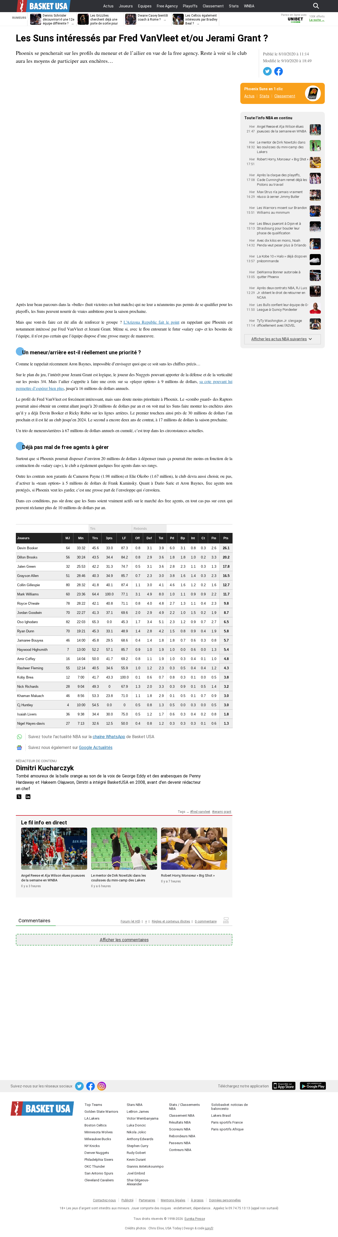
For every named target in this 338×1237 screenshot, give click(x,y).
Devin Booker (27, 548)
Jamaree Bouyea (30, 640)
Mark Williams (28, 594)
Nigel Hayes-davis (31, 723)
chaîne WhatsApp (109, 736)
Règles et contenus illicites (171, 921)
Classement (284, 96)
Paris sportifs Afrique (227, 1129)
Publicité (127, 1200)
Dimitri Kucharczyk (45, 768)
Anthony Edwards (140, 1139)
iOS (284, 1086)
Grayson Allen (28, 576)
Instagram (102, 1086)
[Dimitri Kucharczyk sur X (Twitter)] (19, 798)
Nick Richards (28, 687)
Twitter (268, 71)
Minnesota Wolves (98, 1132)
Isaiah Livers (27, 714)
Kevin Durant (136, 1160)
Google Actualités (95, 747)
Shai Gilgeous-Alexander (138, 1182)
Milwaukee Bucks (97, 1139)
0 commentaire (206, 921)
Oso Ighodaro (27, 622)
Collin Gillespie (28, 585)
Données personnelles (225, 1200)
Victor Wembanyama (142, 1118)
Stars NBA (134, 1105)
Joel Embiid (136, 1173)
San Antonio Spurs (98, 1173)
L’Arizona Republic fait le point (151, 322)
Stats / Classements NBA (184, 1107)
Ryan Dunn (25, 631)
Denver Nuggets (96, 1153)
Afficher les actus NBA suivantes (279, 339)
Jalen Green (26, 567)
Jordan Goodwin (29, 613)
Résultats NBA (180, 1122)
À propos (197, 1200)
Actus (249, 96)
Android (312, 1086)
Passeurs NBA (179, 1143)
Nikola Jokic (136, 1132)
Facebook (279, 71)
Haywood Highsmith (32, 650)
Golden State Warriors (101, 1112)
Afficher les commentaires (124, 939)
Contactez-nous (104, 1200)
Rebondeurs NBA (182, 1136)
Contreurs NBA (180, 1150)
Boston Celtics (95, 1125)
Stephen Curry (137, 1146)
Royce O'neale (28, 603)
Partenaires (147, 1200)
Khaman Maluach (30, 696)
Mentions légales (173, 1200)
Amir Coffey (26, 659)
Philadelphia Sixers (98, 1160)
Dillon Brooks (27, 557)
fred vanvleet (201, 812)
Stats (264, 96)
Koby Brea (25, 677)
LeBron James (138, 1112)
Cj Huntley (25, 705)
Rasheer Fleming (30, 668)
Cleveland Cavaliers (99, 1180)
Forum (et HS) (130, 921)
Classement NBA (181, 1115)
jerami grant (222, 812)
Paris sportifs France (227, 1122)
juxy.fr (209, 1228)
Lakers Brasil (221, 1115)
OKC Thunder (94, 1166)
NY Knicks (92, 1146)
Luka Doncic (136, 1125)
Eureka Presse (195, 1219)
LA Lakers (92, 1118)
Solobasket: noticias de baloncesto (229, 1107)
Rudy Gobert (136, 1153)
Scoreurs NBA (179, 1129)
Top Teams (93, 1105)
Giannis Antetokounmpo (145, 1166)
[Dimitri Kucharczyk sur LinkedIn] (28, 798)
